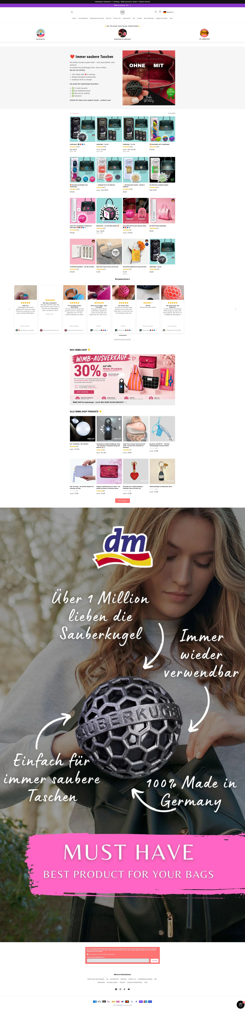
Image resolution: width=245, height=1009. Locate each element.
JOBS (145, 982)
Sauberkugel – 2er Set (102, 144)
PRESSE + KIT (132, 979)
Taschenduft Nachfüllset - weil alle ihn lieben (82, 267)
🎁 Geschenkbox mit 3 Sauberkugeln (159, 144)
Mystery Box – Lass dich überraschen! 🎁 (107, 226)
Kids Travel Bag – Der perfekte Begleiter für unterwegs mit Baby (82, 487)
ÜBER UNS (124, 979)
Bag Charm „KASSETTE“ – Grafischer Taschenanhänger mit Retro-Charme (160, 444)
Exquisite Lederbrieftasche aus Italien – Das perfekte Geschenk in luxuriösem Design (108, 487)
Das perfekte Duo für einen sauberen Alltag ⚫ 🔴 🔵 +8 (134, 226)
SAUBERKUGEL (120, 1005)
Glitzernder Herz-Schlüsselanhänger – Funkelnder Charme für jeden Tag (133, 487)
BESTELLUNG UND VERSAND (96, 979)
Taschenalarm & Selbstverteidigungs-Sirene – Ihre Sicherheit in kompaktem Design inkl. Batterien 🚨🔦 (108, 445)
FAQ (107, 979)
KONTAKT (122, 982)
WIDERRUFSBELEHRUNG (145, 979)
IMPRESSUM (101, 982)
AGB (155, 979)
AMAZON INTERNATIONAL (134, 982)
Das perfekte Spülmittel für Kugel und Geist (134, 267)
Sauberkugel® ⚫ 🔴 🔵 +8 (77, 144)
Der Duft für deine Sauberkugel (158, 226)
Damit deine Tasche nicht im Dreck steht (107, 267)
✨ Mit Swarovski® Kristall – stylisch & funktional (134, 185)
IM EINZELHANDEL (112, 982)
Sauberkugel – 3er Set (129, 144)
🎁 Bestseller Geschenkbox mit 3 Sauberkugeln (79, 185)
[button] (72, 12)
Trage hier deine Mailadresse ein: (96, 957)
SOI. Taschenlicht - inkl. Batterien (79, 444)
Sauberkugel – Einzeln (156, 267)
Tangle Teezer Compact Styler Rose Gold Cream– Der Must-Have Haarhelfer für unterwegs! (134, 445)
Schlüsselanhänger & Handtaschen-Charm (161, 486)
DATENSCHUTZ (114, 979)
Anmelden (154, 960)
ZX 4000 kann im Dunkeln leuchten (159, 185)
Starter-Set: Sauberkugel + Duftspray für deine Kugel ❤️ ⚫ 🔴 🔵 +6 (81, 226)
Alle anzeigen (122, 500)
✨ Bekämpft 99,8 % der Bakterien (105, 185)
